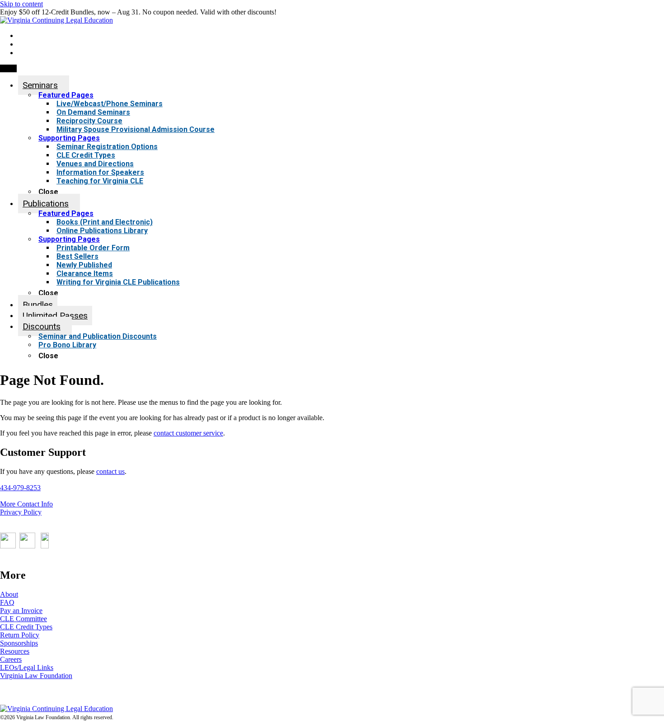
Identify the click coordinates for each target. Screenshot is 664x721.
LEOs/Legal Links (26, 667)
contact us (110, 471)
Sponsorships (19, 643)
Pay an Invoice (21, 610)
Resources (14, 651)
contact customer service (188, 433)
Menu (8, 68)
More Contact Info (26, 504)
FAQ (7, 602)
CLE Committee (23, 619)
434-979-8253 (20, 488)
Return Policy (19, 635)
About (9, 594)
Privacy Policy (21, 512)
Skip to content (21, 4)
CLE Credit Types (26, 627)
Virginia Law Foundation (36, 675)
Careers (11, 659)
